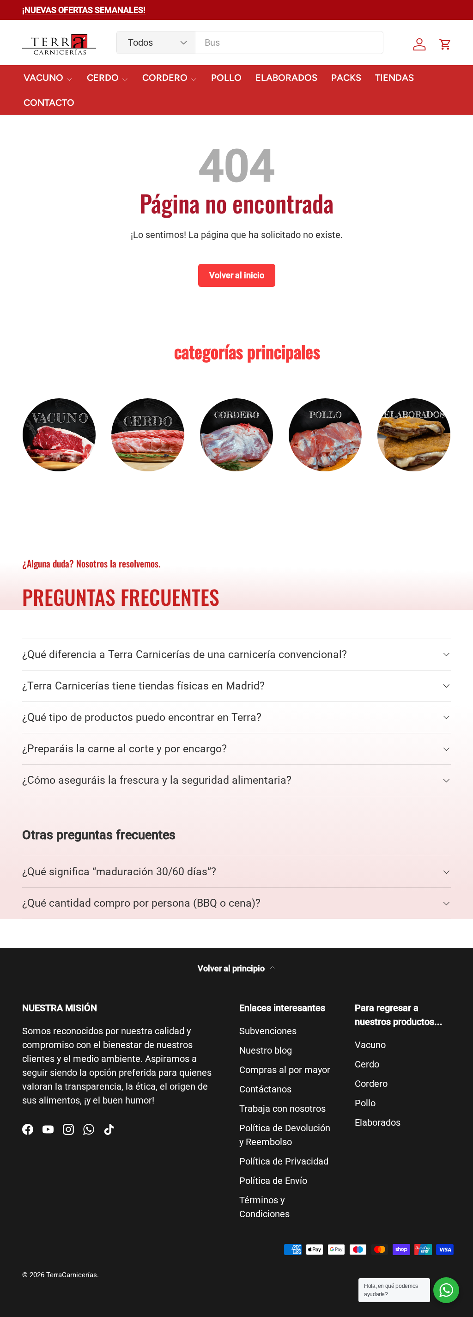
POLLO (226, 77)
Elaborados (377, 1122)
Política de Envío (273, 1180)
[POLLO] (325, 434)
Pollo (365, 1103)
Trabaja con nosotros (282, 1108)
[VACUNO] (59, 434)
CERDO (147, 486)
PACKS (346, 77)
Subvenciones (268, 1031)
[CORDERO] (236, 434)
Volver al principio (232, 968)
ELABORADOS (286, 77)
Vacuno (370, 1044)
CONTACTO (49, 102)
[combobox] (250, 42)
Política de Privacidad (283, 1161)
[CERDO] (147, 434)
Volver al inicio (236, 275)
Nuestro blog (265, 1050)
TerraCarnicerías (71, 1275)
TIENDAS (394, 77)
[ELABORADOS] (413, 434)
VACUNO (59, 486)
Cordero (371, 1083)
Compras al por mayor (284, 1069)
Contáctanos (265, 1089)
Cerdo (367, 1064)
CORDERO (236, 486)
